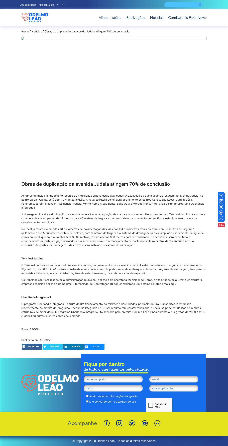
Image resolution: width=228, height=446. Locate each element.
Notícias (156, 18)
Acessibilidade (28, 4)
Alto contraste (46, 4)
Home (25, 31)
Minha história (109, 18)
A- (58, 4)
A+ (63, 4)
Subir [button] (221, 225)
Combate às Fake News (187, 18)
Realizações (135, 18)
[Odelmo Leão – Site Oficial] (35, 17)
